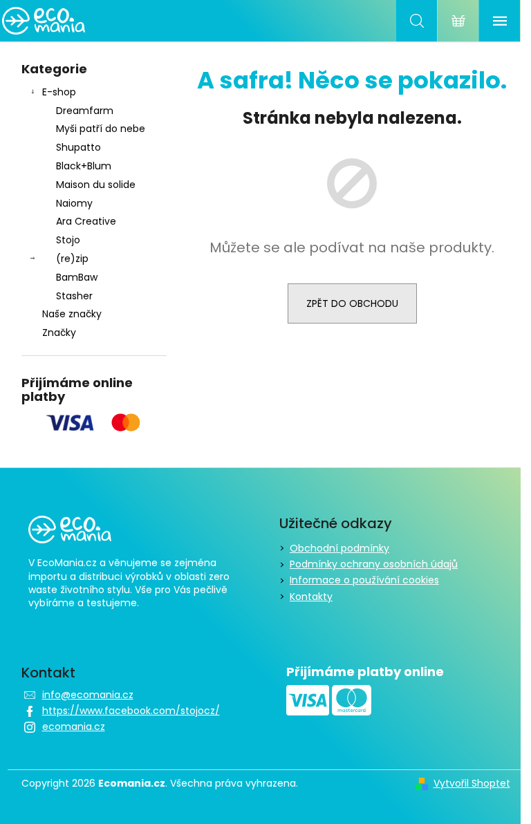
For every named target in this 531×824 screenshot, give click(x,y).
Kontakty (311, 596)
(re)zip (72, 258)
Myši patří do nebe (100, 128)
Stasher (74, 296)
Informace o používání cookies (364, 580)
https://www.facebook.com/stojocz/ (131, 711)
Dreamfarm (84, 111)
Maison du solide (96, 184)
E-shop (59, 92)
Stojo (68, 240)
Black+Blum (83, 166)
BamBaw (76, 277)
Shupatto (78, 147)
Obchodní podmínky (339, 548)
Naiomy (74, 203)
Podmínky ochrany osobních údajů (374, 564)
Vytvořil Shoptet (472, 783)
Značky (59, 332)
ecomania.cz (73, 726)
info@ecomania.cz (87, 695)
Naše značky (72, 314)
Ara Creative (86, 221)
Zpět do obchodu (352, 303)
